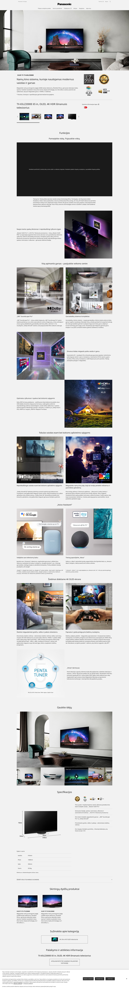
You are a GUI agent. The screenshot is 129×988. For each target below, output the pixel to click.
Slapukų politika (96, 169)
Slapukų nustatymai (88, 978)
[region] (64, 979)
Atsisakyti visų (99, 978)
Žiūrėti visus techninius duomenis (28, 879)
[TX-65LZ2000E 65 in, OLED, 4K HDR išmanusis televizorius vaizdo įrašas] (24, 116)
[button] (48, 116)
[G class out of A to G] (85, 107)
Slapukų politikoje (18, 983)
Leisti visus (110, 978)
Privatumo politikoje (28, 983)
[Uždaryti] (126, 978)
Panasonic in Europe (22, 1)
